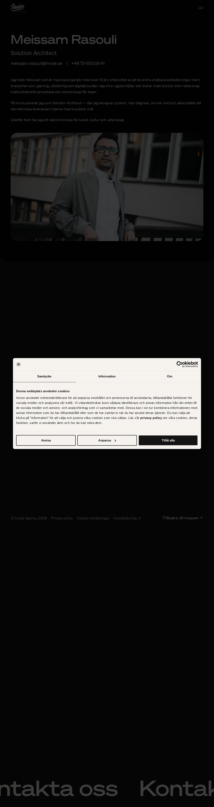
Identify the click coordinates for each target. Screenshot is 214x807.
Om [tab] (169, 376)
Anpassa (104, 440)
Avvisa (46, 440)
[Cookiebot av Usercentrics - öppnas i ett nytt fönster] (179, 364)
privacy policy (151, 418)
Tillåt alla (168, 440)
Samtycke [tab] (44, 376)
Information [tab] (107, 376)
